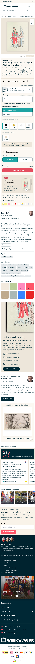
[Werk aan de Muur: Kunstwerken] (33, 603)
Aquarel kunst (12, 267)
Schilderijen (10, 265)
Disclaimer (24, 646)
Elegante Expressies (24, 276)
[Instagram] (7, 620)
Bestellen (6, 563)
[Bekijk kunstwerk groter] (32, 20)
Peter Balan (8, 60)
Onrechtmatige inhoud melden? (13, 649)
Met (26, 159)
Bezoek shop (5, 218)
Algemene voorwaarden (14, 646)
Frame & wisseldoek (11, 110)
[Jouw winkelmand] (32, 6)
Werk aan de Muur (8, 616)
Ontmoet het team (9, 596)
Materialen (5, 607)
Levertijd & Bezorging (10, 568)
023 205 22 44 (22, 555)
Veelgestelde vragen (10, 560)
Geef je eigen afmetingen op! (17, 103)
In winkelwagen (18, 170)
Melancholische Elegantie (9, 276)
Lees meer (14, 218)
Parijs (3, 265)
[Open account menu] (29, 6)
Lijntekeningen (27, 267)
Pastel (19, 267)
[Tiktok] (17, 620)
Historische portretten (21, 270)
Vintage (26, 265)
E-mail (32, 555)
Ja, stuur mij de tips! (9, 531)
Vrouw (4, 267)
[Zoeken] (31, 10)
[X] (15, 620)
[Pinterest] (10, 620)
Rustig (4, 257)
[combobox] (13, 11)
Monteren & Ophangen (10, 570)
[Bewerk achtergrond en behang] (32, 23)
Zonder (11, 159)
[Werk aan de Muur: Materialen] (33, 607)
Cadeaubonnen (8, 572)
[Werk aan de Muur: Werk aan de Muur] (33, 615)
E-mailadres (4, 523)
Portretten (19, 265)
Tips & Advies (6, 611)
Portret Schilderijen (7, 270)
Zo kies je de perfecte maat (26, 95)
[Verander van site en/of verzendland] (33, 1)
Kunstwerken (6, 603)
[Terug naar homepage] (11, 6)
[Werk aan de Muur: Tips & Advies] (33, 611)
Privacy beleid (26, 649)
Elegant (10, 257)
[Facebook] (12, 620)
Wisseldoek (8, 114)
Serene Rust (16, 273)
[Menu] (2, 6)
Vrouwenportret (6, 273)
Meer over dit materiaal (27, 85)
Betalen (6, 565)
